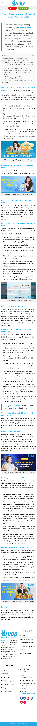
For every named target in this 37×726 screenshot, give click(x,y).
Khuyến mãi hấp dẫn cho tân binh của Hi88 (19, 80)
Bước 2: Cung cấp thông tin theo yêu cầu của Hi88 (20, 65)
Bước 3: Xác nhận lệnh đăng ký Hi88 (17, 68)
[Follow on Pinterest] (27, 698)
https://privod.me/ (29, 693)
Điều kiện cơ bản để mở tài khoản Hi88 (15, 58)
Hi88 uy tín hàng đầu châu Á (14, 77)
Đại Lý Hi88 (15, 405)
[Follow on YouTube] (21, 702)
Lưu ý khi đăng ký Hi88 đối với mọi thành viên (17, 70)
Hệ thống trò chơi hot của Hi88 (16, 78)
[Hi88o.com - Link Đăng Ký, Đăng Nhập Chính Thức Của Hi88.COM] (18, 3)
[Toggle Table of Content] (32, 55)
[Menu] (2, 3)
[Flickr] (24, 702)
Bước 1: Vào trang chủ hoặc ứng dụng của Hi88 (19, 62)
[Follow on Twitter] (24, 698)
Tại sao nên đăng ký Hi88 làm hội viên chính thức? (17, 73)
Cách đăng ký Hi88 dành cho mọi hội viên (16, 60)
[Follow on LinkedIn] (31, 698)
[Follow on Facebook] (21, 698)
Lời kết (6, 83)
